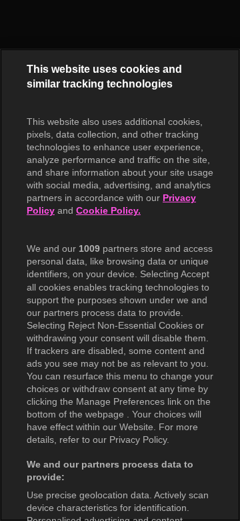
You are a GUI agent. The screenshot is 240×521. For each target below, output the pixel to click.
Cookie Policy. (108, 210)
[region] (120, 285)
